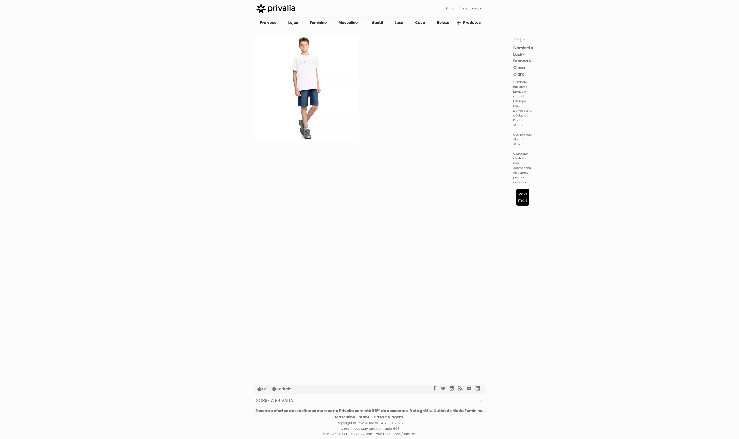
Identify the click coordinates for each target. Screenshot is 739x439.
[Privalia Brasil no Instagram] (454, 388)
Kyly (519, 40)
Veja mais (522, 197)
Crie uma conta (470, 8)
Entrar (450, 8)
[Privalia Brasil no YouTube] (471, 388)
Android (284, 389)
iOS (264, 389)
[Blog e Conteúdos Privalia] (462, 388)
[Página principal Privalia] (275, 8)
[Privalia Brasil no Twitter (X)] (445, 388)
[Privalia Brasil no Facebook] (436, 388)
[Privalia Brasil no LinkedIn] (480, 388)
